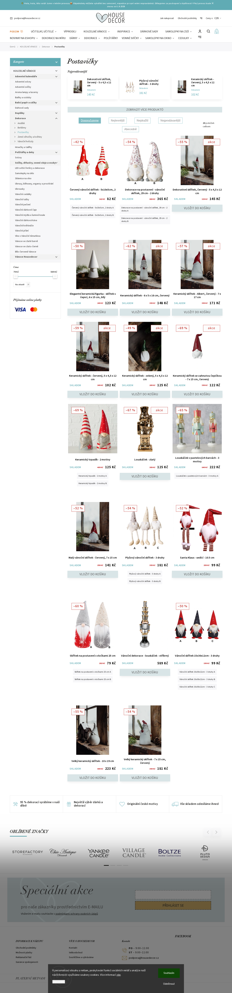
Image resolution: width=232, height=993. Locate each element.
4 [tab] (125, 865)
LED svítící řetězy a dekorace (30, 168)
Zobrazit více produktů (144, 109)
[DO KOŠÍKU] (145, 625)
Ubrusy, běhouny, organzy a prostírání (34, 183)
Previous (208, 832)
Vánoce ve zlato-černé (26, 246)
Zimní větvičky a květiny (30, 137)
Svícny (18, 157)
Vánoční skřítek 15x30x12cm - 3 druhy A (197, 671)
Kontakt (73, 948)
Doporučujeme (90, 120)
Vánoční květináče (24, 225)
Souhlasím (169, 973)
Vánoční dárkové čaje (26, 210)
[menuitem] (16, 31)
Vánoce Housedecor (26, 257)
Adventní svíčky (23, 87)
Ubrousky (20, 189)
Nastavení (59, 981)
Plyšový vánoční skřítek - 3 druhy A (144, 573)
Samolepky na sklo (24, 173)
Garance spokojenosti (27, 962)
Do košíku (197, 208)
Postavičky (23, 132)
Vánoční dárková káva (26, 220)
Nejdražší (142, 120)
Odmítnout (169, 984)
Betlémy (22, 127)
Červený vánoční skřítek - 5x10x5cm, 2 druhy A (93, 207)
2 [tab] (112, 865)
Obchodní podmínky (187, 18)
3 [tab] (119, 865)
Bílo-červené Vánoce (25, 251)
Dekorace (20, 118)
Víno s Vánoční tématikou (27, 236)
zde (119, 975)
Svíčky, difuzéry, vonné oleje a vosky (35, 163)
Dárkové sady (22, 108)
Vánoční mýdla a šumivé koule (30, 215)
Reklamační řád (23, 957)
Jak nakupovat (167, 18)
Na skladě (22, 284)
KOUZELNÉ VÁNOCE (24, 71)
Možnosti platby (24, 952)
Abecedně (130, 129)
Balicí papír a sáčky (26, 102)
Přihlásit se (173, 905)
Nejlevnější (117, 120)
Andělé (21, 123)
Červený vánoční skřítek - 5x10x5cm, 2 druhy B (93, 215)
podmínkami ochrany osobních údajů (77, 913)
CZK (217, 18)
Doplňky (19, 113)
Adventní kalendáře (26, 76)
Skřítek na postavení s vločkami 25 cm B (93, 679)
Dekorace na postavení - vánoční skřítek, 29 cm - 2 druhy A (144, 209)
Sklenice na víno (23, 178)
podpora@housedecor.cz (144, 958)
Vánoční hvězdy (25, 141)
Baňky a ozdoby (23, 97)
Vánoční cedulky (23, 194)
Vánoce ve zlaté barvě (26, 241)
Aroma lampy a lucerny (26, 92)
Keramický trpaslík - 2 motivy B (93, 483)
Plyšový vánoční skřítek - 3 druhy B (144, 581)
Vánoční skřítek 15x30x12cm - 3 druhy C (197, 686)
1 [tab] (106, 865)
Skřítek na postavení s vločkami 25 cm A (93, 671)
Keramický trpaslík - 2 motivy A (93, 475)
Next (216, 832)
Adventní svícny (23, 81)
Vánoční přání (22, 230)
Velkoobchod (75, 952)
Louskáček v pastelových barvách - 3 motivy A (197, 475)
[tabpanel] (27, 852)
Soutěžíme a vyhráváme (81, 957)
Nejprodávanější (170, 120)
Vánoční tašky (22, 199)
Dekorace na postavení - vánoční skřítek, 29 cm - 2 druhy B (144, 220)
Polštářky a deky (24, 152)
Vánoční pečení (22, 204)
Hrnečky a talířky (23, 147)
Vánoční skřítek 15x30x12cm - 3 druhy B (197, 679)
